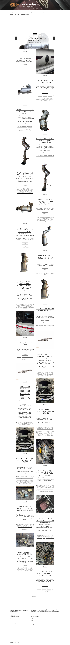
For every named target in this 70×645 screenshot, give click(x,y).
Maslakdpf (25, 51)
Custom (28, 187)
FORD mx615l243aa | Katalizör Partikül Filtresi (25, 554)
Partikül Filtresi (24, 359)
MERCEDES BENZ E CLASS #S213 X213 (42, 431)
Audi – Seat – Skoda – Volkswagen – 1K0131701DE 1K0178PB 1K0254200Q (45, 472)
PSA (49, 589)
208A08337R (40, 96)
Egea (50, 155)
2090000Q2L (50, 96)
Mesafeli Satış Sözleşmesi (35, 616)
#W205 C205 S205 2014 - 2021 (47, 428)
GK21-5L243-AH (23, 190)
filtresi (18, 188)
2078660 (25, 187)
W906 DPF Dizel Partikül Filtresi (46, 375)
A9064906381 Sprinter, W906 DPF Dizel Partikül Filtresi (45, 356)
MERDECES (40, 434)
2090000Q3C (44, 97)
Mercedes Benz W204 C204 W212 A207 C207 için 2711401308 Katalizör (45, 257)
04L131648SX (45, 536)
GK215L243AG (29, 192)
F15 (25, 56)
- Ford (19, 187)
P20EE (25, 570)
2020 (39, 155)
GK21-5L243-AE (22, 189)
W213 (52, 436)
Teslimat (32, 620)
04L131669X (44, 537)
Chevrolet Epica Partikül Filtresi (25, 343)
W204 (52, 273)
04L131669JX (50, 536)
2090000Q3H (49, 97)
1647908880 (46, 588)
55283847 (46, 155)
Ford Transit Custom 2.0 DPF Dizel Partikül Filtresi (25, 174)
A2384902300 (39, 429)
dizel (31, 187)
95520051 (31, 305)
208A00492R (46, 95)
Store (35, 12)
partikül (31, 193)
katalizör (39, 98)
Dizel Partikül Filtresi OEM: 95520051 (24, 307)
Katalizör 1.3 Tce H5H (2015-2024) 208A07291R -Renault (35, 39)
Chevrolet (23, 357)
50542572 (32, 304)
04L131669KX (39, 537)
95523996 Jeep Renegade (25, 306)
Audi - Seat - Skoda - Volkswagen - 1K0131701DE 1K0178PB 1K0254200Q (45, 489)
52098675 (19, 305)
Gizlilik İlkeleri (33, 624)
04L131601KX (40, 535)
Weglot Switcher (52, 12)
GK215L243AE (19, 192)
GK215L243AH (19, 193)
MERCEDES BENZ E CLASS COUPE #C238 (45, 432)
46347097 (42, 155)
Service (39, 12)
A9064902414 (45, 372)
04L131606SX (50, 535)
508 (51, 588)
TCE (49, 100)
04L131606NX (45, 535)
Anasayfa (12, 12)
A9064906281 (45, 374)
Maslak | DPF (30, 4)
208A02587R (19, 127)
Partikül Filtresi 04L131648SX (47, 538)
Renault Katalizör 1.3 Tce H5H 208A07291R (45, 81)
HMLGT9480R (29, 246)
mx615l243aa (30, 569)
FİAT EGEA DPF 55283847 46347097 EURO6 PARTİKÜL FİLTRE (45, 140)
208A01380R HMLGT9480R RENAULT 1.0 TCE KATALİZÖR (25, 230)
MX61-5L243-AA (25, 569)
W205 (50, 436)
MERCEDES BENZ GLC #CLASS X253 (46, 433)
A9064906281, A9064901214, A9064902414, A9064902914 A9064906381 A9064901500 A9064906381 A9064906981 (25, 393)
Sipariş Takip (45, 12)
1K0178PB (50, 488)
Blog (31, 12)
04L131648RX (39, 536)
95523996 (18, 306)
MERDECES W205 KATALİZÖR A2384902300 (45, 436)
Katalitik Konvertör (23, 12)
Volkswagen (44, 490)
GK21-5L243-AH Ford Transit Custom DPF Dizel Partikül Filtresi (25, 191)
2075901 (21, 187)
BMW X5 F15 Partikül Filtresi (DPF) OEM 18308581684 (20, 14)
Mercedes (41, 272)
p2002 (18, 570)
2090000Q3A (38, 97)
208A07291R (30, 127)
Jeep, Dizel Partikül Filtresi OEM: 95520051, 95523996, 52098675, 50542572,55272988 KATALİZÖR (24, 285)
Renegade (25, 308)
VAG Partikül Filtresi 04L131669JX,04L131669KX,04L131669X (45, 520)
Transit (45, 221)
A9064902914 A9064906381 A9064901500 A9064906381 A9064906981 (45, 373)
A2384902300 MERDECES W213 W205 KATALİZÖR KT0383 (44, 429)
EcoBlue (31, 567)
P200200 (28, 358)
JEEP (30, 307)
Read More (25, 66)
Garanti (32, 622)
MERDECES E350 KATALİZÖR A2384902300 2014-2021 (45, 411)
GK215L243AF (24, 192)
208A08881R (45, 96)
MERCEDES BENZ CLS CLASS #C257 (46, 430)
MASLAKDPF (24, 358)
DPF (16, 12)
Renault (45, 99)
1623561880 (41, 588)
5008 (50, 588)
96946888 (19, 357)
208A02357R (51, 95)
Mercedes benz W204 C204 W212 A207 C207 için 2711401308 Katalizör (44, 273)
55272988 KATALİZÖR (25, 305)
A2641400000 (28, 478)
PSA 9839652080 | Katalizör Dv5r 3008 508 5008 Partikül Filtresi (45, 573)
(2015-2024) (40, 95)
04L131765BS (49, 537)
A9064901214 (40, 372)
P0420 (47, 436)
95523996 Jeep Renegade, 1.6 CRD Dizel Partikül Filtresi (45, 310)
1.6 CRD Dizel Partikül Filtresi (25, 304)
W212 (45, 274)
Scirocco (40, 490)
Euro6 (52, 155)
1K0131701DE (45, 488)
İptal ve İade (33, 618)
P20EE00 (27, 570)
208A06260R (24, 127)
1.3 (42, 95)
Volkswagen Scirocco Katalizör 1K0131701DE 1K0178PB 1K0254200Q (45, 491)
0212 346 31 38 (13, 621)
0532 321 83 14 (13, 623)
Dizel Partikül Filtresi (24, 567)
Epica (17, 358)
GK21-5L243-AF (28, 189)
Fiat (37, 156)
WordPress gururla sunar (14, 642)
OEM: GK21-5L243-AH (26, 193)
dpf (48, 155)
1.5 (20, 567)
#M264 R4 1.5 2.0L (41, 427)
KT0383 (38, 430)
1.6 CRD (18, 304)
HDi (21, 358)
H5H (53, 97)
